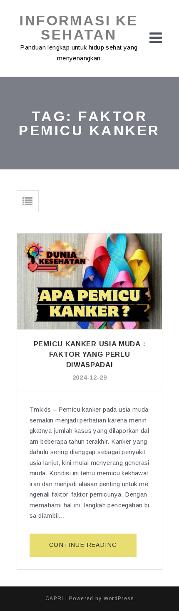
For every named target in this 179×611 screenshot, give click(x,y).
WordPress (119, 598)
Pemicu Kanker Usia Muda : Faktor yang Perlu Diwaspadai (90, 354)
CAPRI (54, 598)
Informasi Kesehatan (79, 27)
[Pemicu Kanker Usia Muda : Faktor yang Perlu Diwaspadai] (89, 281)
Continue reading (93, 549)
